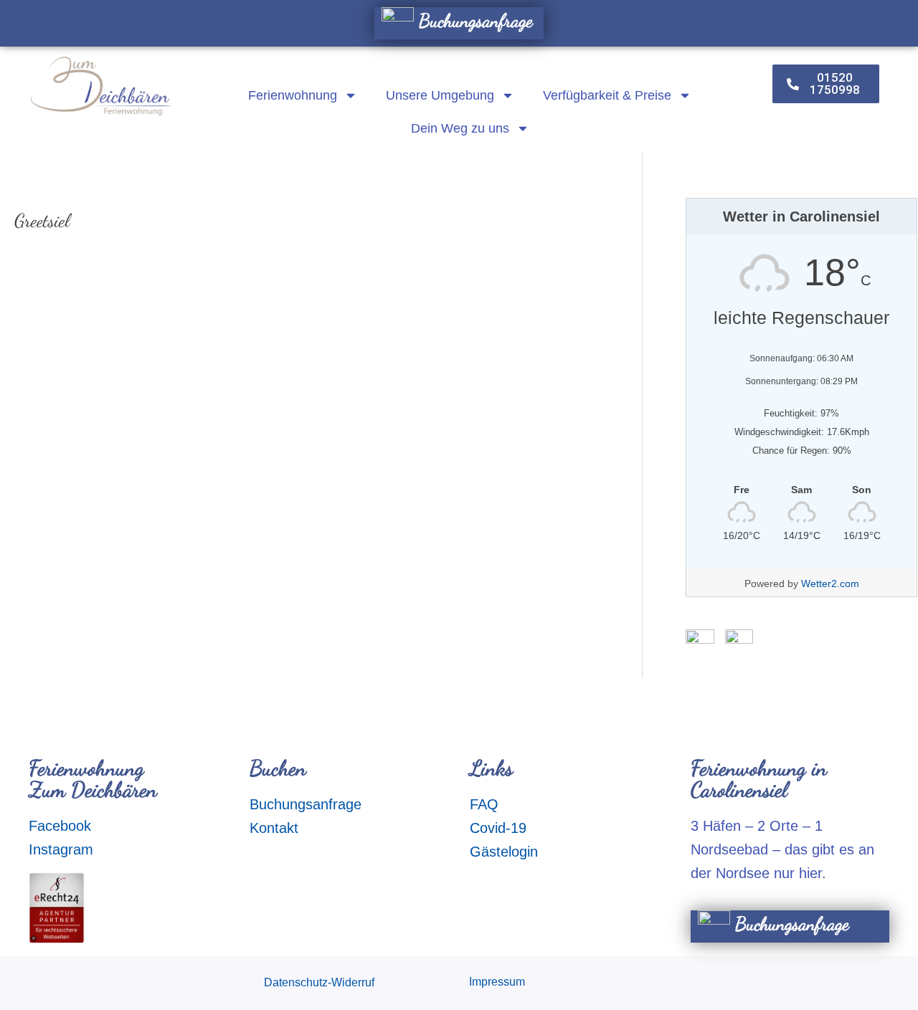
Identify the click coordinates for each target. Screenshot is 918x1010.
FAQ (484, 804)
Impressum (497, 982)
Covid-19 (498, 828)
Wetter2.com (830, 583)
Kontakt (274, 828)
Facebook (60, 826)
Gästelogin (504, 851)
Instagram (61, 849)
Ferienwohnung (292, 95)
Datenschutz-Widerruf (319, 982)
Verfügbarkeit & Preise (607, 95)
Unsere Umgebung (440, 95)
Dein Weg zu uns (460, 128)
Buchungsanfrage (473, 20)
